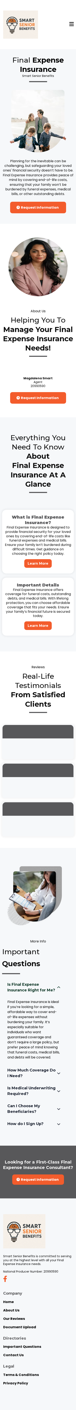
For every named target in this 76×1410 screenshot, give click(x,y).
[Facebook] (5, 1279)
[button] (71, 24)
